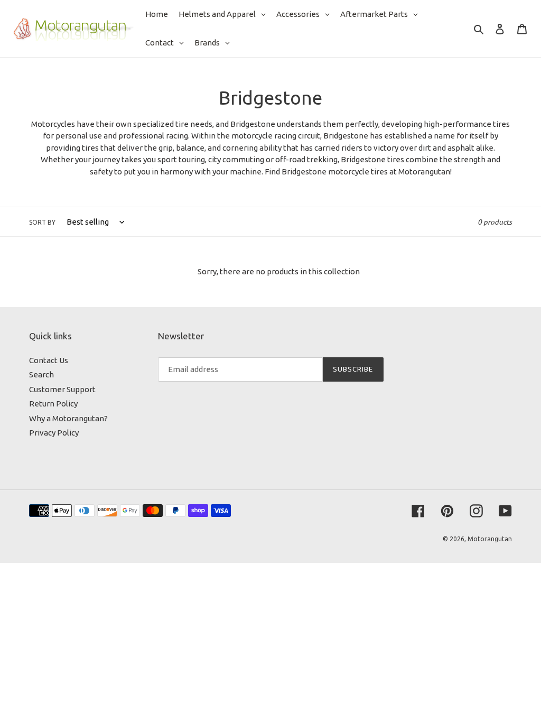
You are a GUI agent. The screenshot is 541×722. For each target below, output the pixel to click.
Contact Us (48, 360)
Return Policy (53, 403)
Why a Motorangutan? (68, 418)
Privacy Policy (54, 432)
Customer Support (62, 389)
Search (41, 374)
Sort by (42, 222)
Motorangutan (490, 538)
